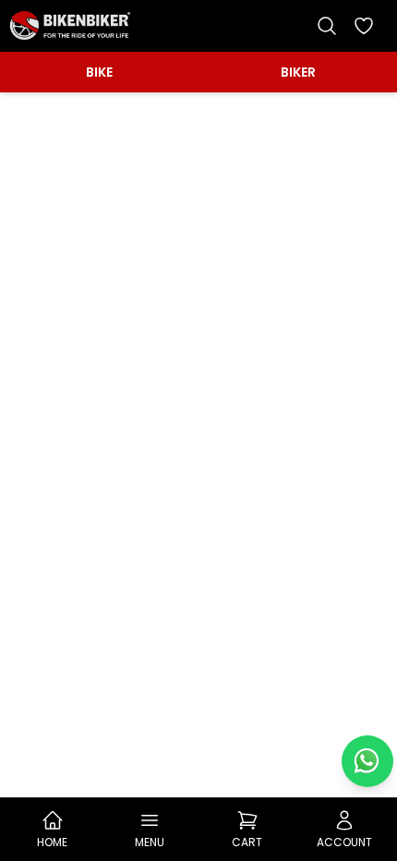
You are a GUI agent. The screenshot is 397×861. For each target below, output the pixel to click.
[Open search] (327, 26)
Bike (99, 72)
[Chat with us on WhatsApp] (367, 761)
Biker (298, 72)
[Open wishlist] (364, 26)
